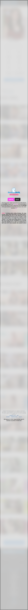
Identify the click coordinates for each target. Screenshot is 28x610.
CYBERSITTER (12, 415)
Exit (17, 199)
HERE (16, 208)
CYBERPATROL (14, 416)
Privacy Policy (15, 204)
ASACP (20, 416)
